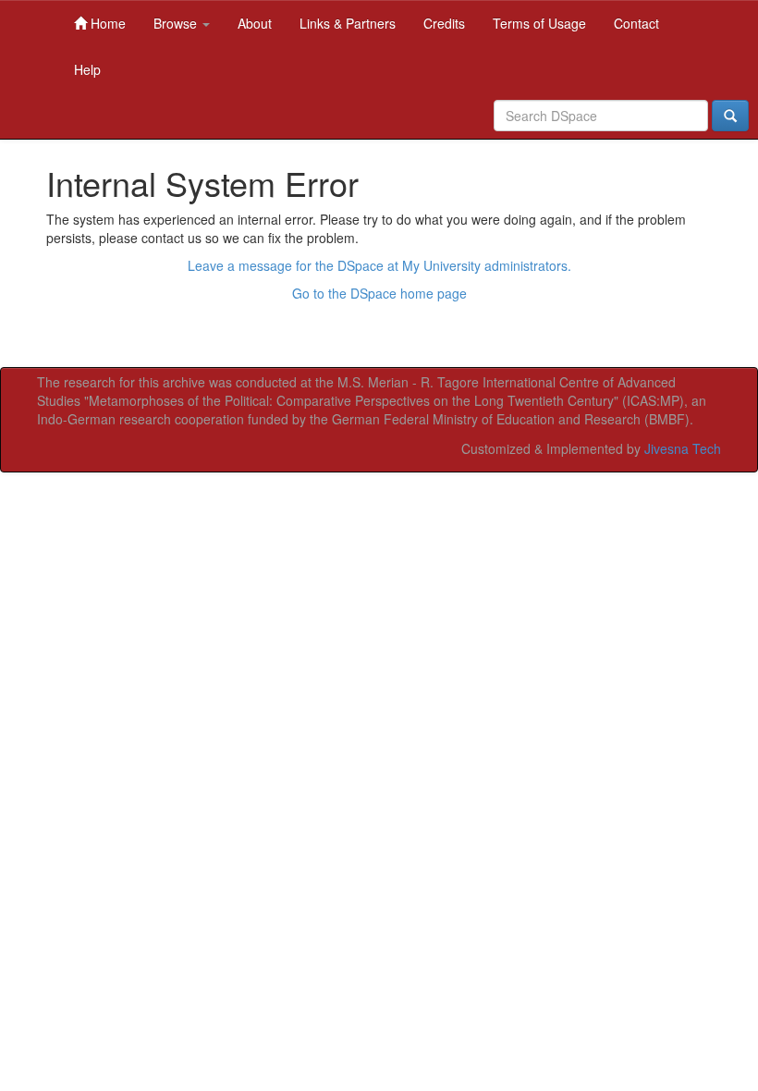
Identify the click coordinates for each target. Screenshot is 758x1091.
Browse (177, 23)
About (255, 23)
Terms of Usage (539, 23)
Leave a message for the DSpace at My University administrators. (379, 265)
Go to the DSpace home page (379, 293)
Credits (444, 23)
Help (87, 69)
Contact (636, 23)
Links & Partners (348, 23)
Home (106, 23)
